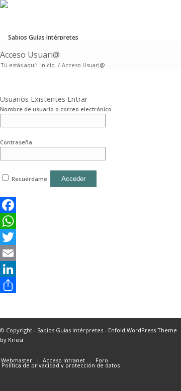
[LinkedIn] (66, 269)
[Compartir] (66, 285)
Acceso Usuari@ (30, 54)
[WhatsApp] (66, 221)
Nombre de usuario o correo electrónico (56, 109)
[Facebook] (66, 205)
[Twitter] (66, 237)
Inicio (47, 65)
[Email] (66, 253)
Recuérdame (29, 178)
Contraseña (16, 142)
